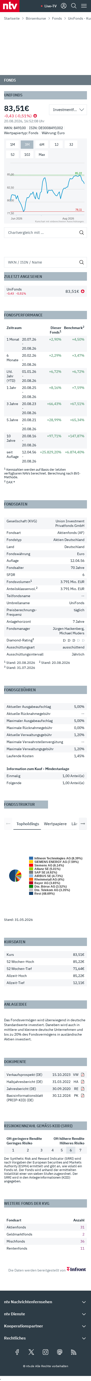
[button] (45, 1302)
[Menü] (84, 6)
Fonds (57, 18)
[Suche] (74, 6)
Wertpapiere (55, 823)
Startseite (12, 18)
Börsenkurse (36, 18)
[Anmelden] (64, 6)
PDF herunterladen (82, 1074)
